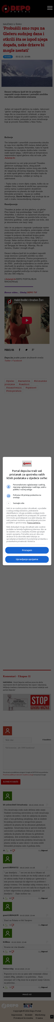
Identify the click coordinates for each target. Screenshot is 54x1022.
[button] (27, 503)
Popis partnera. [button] (33, 522)
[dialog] (27, 511)
